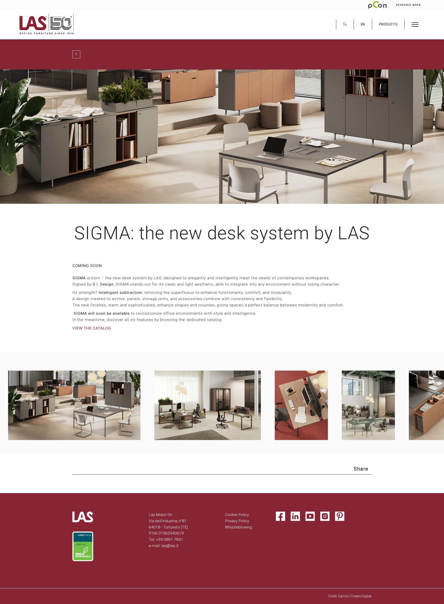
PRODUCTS (388, 24)
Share (361, 469)
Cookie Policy (237, 514)
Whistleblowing (238, 527)
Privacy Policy (237, 521)
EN (363, 24)
